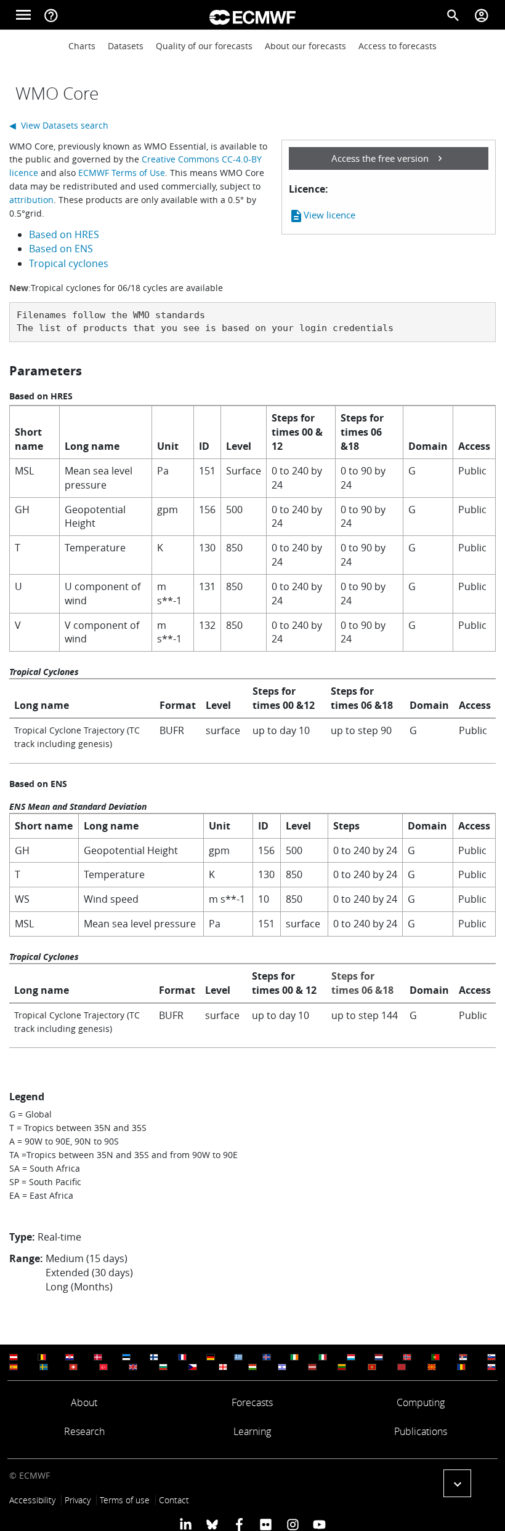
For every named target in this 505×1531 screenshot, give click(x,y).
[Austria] (13, 1357)
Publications (420, 1431)
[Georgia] (223, 1367)
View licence (322, 216)
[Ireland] (294, 1357)
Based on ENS (61, 248)
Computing (421, 1402)
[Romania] (461, 1367)
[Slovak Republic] (491, 1367)
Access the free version (380, 158)
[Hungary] (252, 1367)
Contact (174, 1500)
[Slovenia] (491, 1357)
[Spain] (13, 1367)
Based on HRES (64, 234)
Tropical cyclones (68, 263)
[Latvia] (312, 1367)
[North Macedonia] (431, 1367)
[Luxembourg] (351, 1357)
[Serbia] (463, 1357)
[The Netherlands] (378, 1357)
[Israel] (282, 1367)
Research (84, 1431)
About (84, 1402)
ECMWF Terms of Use (121, 172)
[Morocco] (401, 1367)
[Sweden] (43, 1367)
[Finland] (154, 1357)
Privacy (78, 1500)
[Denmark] (98, 1357)
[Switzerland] (73, 1367)
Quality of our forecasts (204, 46)
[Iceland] (266, 1357)
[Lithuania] (341, 1367)
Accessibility (32, 1500)
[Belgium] (42, 1357)
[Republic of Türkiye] (103, 1367)
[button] (457, 1483)
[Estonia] (126, 1357)
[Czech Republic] (192, 1367)
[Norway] (407, 1357)
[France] (182, 1357)
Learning (252, 1431)
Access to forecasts (397, 46)
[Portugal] (435, 1357)
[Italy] (322, 1357)
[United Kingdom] (133, 1367)
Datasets (125, 46)
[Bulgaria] (163, 1367)
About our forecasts (305, 46)
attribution (31, 200)
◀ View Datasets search (58, 125)
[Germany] (210, 1357)
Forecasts (252, 1402)
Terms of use (125, 1500)
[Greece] (238, 1357)
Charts (81, 46)
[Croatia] (69, 1357)
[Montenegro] (372, 1367)
